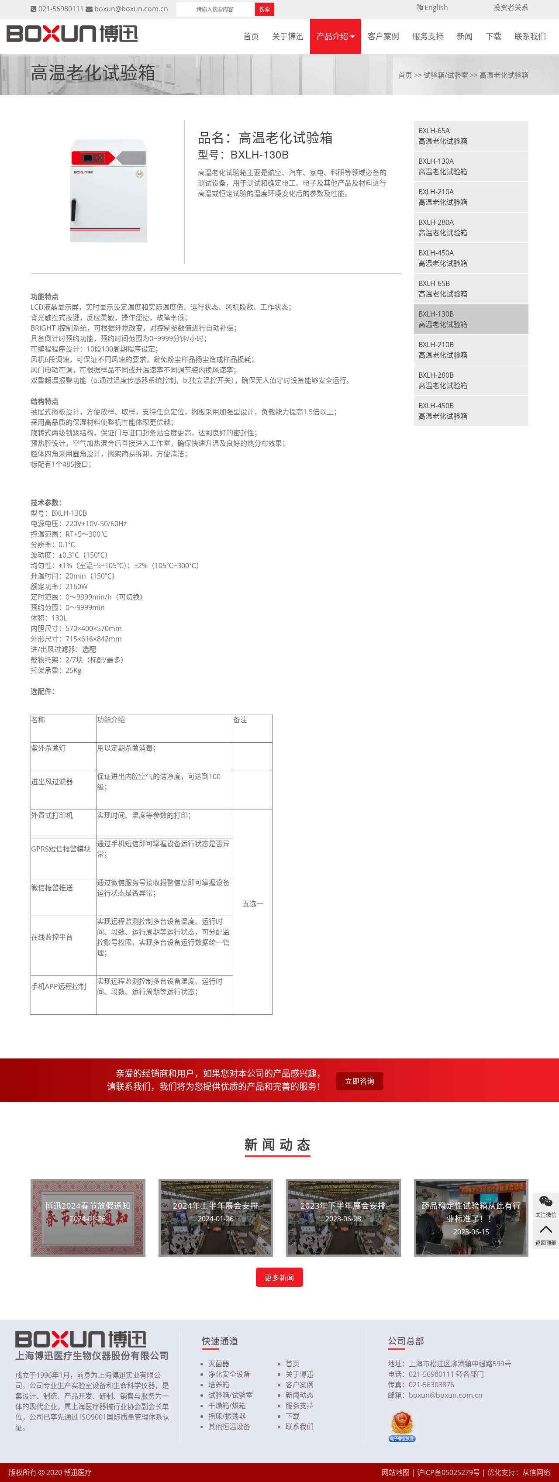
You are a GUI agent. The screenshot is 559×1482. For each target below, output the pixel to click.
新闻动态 (300, 1395)
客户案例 (383, 36)
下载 (493, 36)
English (436, 7)
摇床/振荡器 (227, 1416)
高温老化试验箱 (504, 75)
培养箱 (218, 1384)
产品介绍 (332, 36)
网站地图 (396, 1472)
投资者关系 (510, 7)
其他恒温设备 (229, 1426)
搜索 (264, 9)
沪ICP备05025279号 (448, 1472)
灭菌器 (218, 1363)
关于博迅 (288, 36)
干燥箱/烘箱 (227, 1405)
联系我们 (530, 36)
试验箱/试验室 (446, 75)
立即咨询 (360, 1081)
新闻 (465, 36)
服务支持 (428, 36)
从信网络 (536, 1472)
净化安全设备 (229, 1374)
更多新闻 (279, 1277)
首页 (251, 36)
